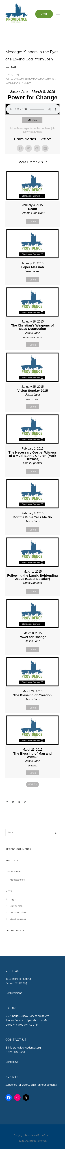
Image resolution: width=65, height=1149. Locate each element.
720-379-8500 (16, 1052)
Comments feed (18, 912)
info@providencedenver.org (24, 1047)
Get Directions (13, 993)
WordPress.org (18, 919)
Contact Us (11, 1061)
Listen (33, 120)
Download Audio (32, 131)
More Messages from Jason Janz (30, 128)
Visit (44, 14)
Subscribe (11, 1084)
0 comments (12, 83)
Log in (13, 899)
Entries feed (16, 906)
